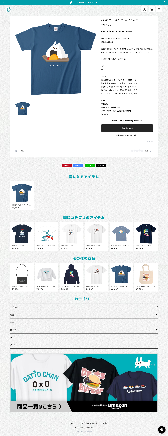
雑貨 (12, 315)
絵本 (12, 322)
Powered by (81, 431)
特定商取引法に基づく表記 (88, 423)
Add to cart (127, 128)
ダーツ (12, 345)
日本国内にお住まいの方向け (127, 135)
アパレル (13, 307)
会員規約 (104, 423)
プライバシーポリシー (68, 423)
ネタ (12, 337)
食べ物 (13, 330)
